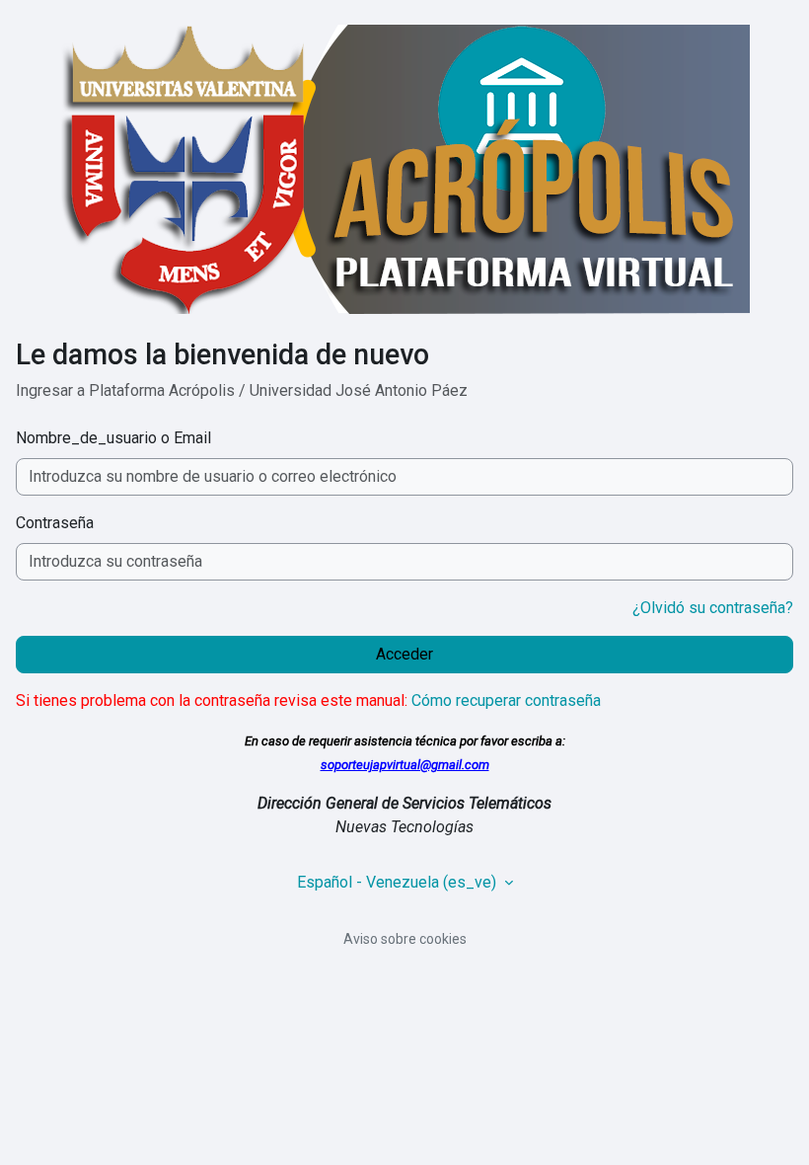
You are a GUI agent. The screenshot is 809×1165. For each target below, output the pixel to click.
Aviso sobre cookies (405, 939)
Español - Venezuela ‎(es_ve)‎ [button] (398, 882)
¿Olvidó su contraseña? (712, 607)
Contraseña (55, 522)
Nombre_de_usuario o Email (113, 437)
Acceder (404, 654)
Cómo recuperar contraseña (506, 700)
